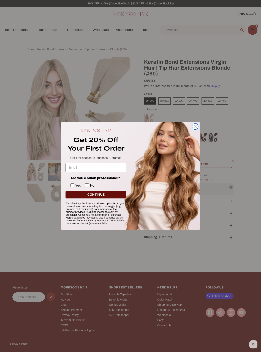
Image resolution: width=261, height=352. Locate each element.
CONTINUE (96, 194)
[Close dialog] (195, 126)
